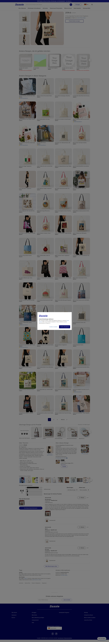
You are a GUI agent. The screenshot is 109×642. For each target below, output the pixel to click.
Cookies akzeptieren (64, 326)
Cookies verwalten (53, 326)
